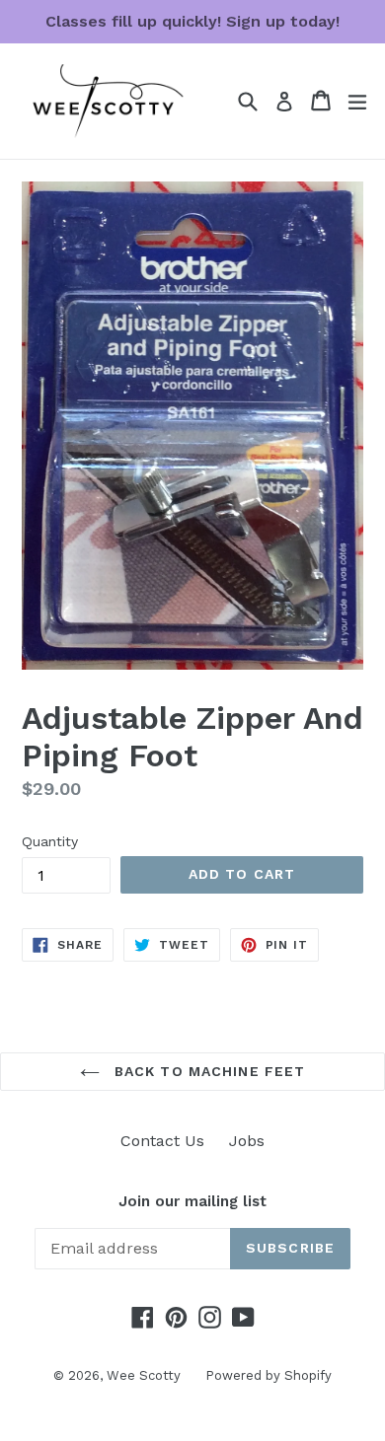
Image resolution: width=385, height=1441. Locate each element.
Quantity (50, 841)
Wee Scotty (144, 1375)
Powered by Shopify (268, 1375)
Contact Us (162, 1140)
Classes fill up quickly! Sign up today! (192, 21)
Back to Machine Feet (208, 1071)
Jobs (247, 1140)
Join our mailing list (192, 1201)
